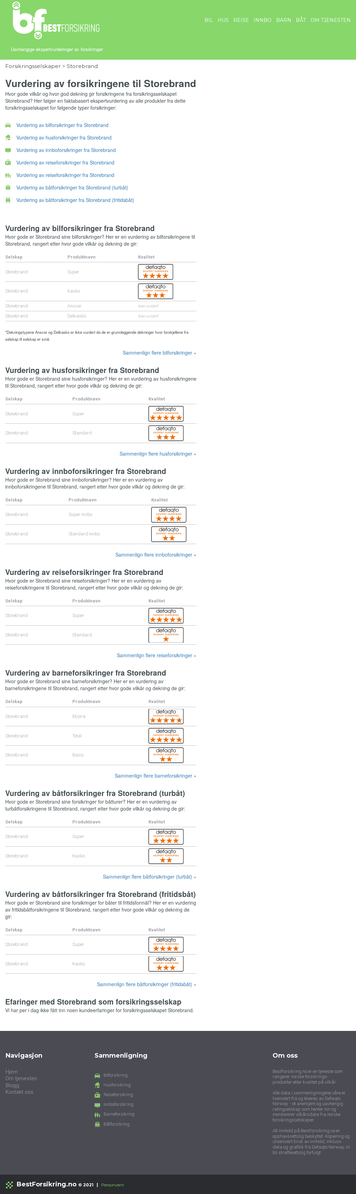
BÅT (301, 20)
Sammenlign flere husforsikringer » (158, 453)
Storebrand (82, 66)
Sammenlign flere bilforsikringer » (159, 352)
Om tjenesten (21, 1078)
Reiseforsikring (118, 1094)
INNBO (262, 20)
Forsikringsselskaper (33, 66)
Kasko (73, 291)
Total (77, 735)
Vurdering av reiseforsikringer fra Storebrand (65, 162)
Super (73, 271)
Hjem (12, 1072)
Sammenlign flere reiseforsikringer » (156, 655)
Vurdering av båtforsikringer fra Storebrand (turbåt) (72, 187)
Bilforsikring (116, 1075)
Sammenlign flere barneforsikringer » (155, 775)
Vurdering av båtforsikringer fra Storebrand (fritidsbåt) (75, 199)
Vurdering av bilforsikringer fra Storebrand (62, 124)
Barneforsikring (119, 1114)
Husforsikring (117, 1084)
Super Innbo (80, 514)
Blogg (12, 1085)
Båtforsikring (117, 1124)
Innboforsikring (119, 1104)
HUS (223, 20)
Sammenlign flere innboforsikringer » (155, 554)
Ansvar (74, 305)
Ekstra (79, 716)
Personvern (112, 1184)
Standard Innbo (84, 533)
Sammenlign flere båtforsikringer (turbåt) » (149, 876)
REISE (241, 20)
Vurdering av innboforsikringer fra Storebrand (66, 149)
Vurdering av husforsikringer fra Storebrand (64, 137)
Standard (82, 432)
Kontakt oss (19, 1092)
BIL (208, 20)
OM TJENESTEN (330, 20)
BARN (283, 20)
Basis (78, 754)
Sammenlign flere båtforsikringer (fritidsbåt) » (146, 984)
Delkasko (76, 316)
